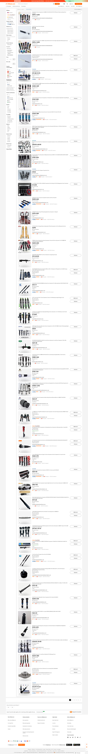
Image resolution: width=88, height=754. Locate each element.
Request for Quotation (41, 723)
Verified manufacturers (41, 720)
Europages (58, 749)
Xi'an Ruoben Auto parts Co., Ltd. (37, 547)
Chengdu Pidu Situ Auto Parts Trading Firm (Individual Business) (42, 45)
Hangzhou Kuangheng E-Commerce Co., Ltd (39, 90)
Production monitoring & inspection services (28, 732)
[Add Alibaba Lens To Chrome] (21, 745)
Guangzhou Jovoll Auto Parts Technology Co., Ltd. (40, 403)
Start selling (69, 723)
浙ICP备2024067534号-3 (70, 752)
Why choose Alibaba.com (12, 720)
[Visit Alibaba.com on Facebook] (68, 737)
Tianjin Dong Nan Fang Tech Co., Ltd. (38, 189)
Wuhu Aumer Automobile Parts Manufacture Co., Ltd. (40, 390)
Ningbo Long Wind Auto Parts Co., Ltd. (38, 77)
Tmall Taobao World (39, 749)
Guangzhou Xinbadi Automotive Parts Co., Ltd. (39, 532)
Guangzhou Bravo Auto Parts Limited (38, 377)
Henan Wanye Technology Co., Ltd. (37, 318)
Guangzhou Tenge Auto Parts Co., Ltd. (38, 275)
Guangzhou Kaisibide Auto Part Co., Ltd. (38, 333)
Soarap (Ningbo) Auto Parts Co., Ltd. (37, 217)
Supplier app (48, 744)
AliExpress (29, 749)
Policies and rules (25, 735)
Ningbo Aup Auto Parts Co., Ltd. (37, 103)
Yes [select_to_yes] (8, 707)
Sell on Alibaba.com (70, 720)
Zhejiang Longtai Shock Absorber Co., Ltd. (38, 132)
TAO (52, 749)
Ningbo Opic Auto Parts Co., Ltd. (37, 302)
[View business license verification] (53, 752)
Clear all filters (28, 9)
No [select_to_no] (12, 707)
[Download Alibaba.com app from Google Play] (76, 745)
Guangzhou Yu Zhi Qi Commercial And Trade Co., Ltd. (40, 617)
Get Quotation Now (40, 711)
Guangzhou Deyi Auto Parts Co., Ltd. (38, 433)
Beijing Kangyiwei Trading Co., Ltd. (37, 260)
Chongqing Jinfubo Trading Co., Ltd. (38, 647)
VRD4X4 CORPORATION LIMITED (37, 660)
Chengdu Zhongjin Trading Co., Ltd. (37, 161)
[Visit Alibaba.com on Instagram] (75, 737)
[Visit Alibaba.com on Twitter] (72, 737)
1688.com (33, 749)
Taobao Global (48, 749)
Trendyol (54, 749)
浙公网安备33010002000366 (60, 752)
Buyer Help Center (55, 720)
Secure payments (25, 720)
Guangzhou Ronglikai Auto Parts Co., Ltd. (38, 290)
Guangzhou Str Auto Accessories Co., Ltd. (38, 232)
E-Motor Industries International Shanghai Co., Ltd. (40, 202)
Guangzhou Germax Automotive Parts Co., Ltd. (39, 347)
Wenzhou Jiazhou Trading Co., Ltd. (37, 361)
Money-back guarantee (26, 723)
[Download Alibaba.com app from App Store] (69, 745)
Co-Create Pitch (10, 723)
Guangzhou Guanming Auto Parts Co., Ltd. (38, 504)
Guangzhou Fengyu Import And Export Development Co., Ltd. (42, 672)
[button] (53, 3)
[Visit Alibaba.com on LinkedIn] (70, 737)
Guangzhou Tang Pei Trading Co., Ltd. (38, 559)
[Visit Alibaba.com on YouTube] (77, 737)
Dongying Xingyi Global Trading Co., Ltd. (38, 444)
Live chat (53, 723)
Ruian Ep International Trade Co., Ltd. (38, 248)
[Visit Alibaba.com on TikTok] (80, 737)
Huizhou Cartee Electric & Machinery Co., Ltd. (39, 175)
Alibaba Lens (11, 744)
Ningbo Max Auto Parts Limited (37, 461)
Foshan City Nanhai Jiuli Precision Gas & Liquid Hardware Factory (42, 31)
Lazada (44, 749)
